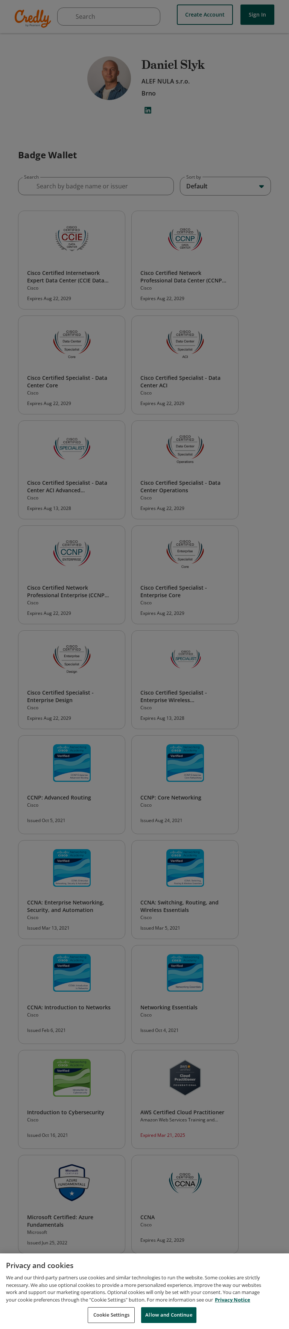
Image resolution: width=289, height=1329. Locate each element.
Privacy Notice (232, 1299)
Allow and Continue (168, 1314)
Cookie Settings (111, 1314)
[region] (144, 1291)
